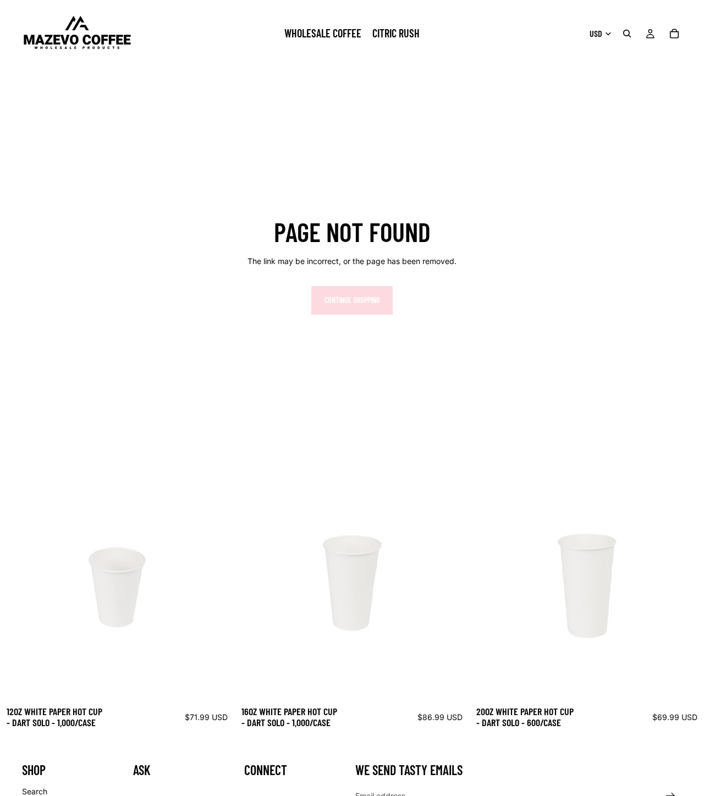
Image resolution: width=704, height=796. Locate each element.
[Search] (627, 33)
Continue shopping (352, 300)
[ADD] (217, 683)
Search (34, 791)
